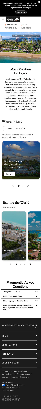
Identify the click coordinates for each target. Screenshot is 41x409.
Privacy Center (8, 390)
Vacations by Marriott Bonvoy (19, 325)
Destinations (9, 345)
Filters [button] (9, 128)
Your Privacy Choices (14, 385)
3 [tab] (24, 264)
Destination (12, 25)
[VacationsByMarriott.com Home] (13, 19)
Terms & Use (7, 382)
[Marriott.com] (11, 399)
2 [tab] (22, 186)
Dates (25, 25)
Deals (5, 336)
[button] (13, 186)
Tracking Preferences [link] (11, 388)
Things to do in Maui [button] (11, 292)
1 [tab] (19, 186)
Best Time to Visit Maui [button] (12, 296)
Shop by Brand (10, 363)
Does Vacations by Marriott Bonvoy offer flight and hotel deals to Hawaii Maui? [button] (18, 307)
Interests (7, 354)
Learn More (21, 12)
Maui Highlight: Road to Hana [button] (15, 301)
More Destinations (9, 207)
